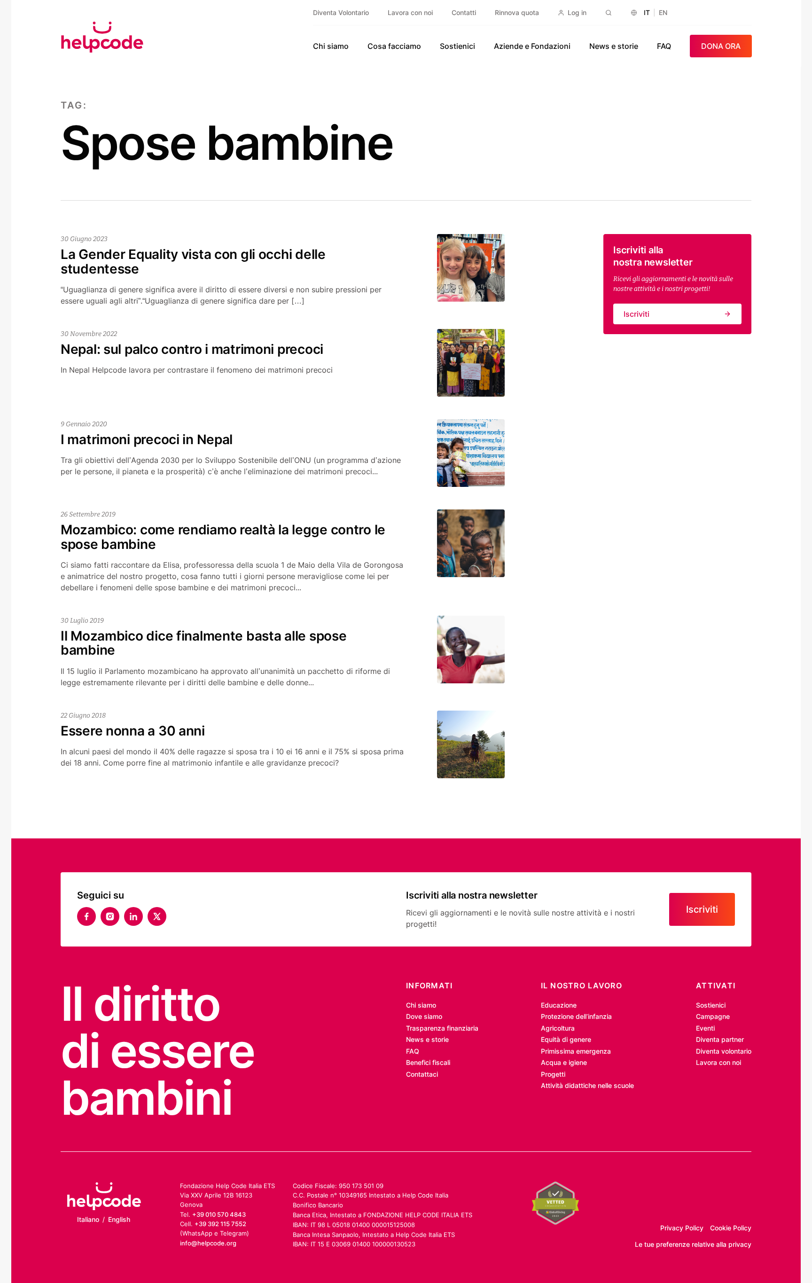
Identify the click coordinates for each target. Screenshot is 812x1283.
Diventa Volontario (341, 12)
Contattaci (422, 1074)
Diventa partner (720, 1039)
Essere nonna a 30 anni (133, 731)
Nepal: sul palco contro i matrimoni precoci (192, 349)
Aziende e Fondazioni (532, 46)
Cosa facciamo (394, 46)
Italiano (88, 1219)
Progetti (553, 1074)
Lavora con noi (410, 12)
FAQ (664, 46)
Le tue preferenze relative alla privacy (693, 1244)
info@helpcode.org (208, 1243)
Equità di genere (566, 1039)
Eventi (705, 1028)
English (119, 1219)
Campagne (713, 1016)
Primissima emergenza (576, 1051)
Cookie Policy (730, 1228)
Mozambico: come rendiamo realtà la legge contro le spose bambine (223, 537)
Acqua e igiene (564, 1062)
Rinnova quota (517, 12)
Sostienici (457, 46)
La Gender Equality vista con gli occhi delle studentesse (193, 261)
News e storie (613, 46)
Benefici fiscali (428, 1062)
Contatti (464, 12)
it (647, 12)
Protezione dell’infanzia (576, 1016)
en (663, 12)
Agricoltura (558, 1028)
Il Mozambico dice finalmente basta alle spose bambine (203, 643)
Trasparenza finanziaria (442, 1028)
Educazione (559, 1005)
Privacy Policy (681, 1228)
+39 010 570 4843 (219, 1214)
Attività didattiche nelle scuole (587, 1085)
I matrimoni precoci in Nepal (147, 439)
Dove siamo (424, 1016)
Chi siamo (331, 46)
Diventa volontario (723, 1051)
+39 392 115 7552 (220, 1224)
